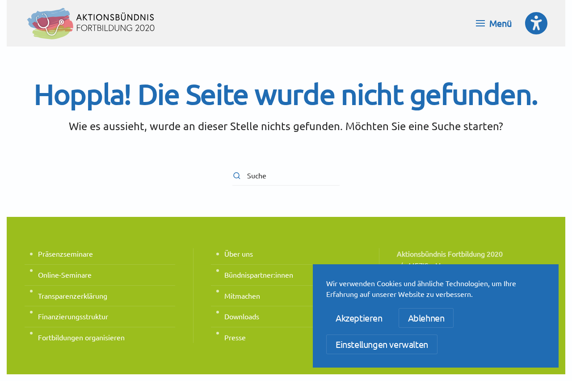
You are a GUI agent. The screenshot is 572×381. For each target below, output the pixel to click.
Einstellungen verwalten (382, 344)
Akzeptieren (359, 317)
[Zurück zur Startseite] (92, 23)
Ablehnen (426, 317)
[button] (494, 23)
